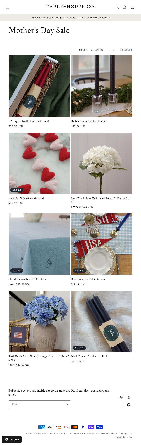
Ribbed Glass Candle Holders (88, 121)
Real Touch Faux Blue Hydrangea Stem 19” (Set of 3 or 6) (39, 358)
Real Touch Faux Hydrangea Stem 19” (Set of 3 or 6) (101, 200)
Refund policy (75, 433)
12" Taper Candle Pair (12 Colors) (29, 121)
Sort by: (83, 49)
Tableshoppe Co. (39, 433)
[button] (7, 7)
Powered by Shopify (56, 433)
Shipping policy (125, 433)
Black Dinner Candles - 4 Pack (89, 356)
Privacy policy (90, 433)
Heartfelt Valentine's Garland (26, 198)
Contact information (123, 437)
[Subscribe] (66, 404)
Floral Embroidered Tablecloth (27, 279)
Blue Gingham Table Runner (88, 279)
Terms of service (107, 433)
